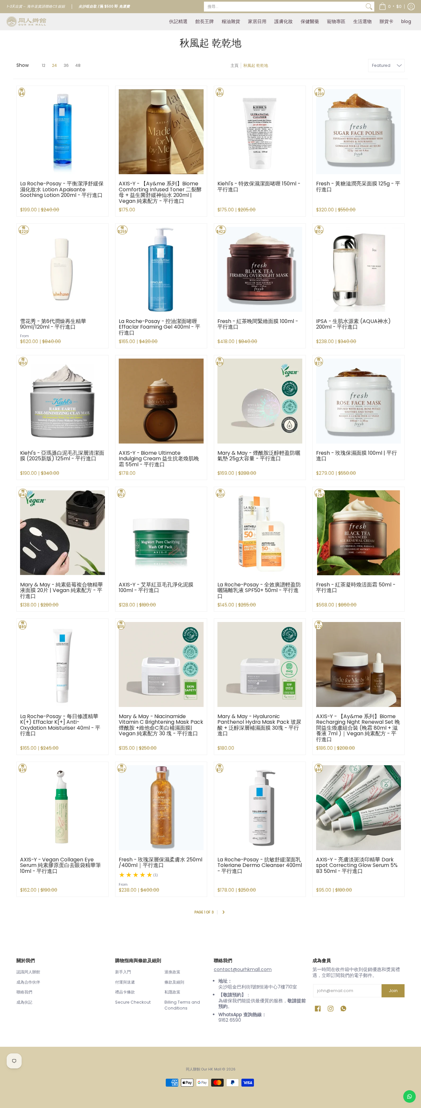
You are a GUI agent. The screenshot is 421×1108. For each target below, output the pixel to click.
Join (393, 990)
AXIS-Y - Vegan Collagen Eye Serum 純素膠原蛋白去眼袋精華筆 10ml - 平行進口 (60, 865)
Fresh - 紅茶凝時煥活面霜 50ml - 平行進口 (355, 587)
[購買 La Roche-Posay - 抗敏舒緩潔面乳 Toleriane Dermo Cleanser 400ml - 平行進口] (259, 807)
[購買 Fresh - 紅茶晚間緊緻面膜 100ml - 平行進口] (259, 269)
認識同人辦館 (28, 972)
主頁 (234, 65)
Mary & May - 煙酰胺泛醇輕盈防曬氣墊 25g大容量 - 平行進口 (258, 456)
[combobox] (284, 7)
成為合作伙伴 (28, 982)
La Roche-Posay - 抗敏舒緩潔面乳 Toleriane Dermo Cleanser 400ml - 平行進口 (259, 865)
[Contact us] (409, 1096)
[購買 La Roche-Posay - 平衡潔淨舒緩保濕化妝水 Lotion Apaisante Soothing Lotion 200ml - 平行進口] (62, 131)
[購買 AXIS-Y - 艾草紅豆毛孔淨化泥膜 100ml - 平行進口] (161, 532)
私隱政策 (172, 992)
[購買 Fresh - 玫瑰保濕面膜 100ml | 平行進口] (358, 401)
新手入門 (123, 972)
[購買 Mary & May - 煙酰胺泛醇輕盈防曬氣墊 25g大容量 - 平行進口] (259, 401)
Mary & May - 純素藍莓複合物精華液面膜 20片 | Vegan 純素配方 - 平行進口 (61, 590)
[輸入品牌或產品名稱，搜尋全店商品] (369, 7)
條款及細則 (174, 982)
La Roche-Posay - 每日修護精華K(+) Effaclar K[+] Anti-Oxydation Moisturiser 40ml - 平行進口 (60, 725)
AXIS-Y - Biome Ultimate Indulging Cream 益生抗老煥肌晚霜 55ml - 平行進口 (159, 458)
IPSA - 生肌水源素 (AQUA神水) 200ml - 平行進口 (353, 324)
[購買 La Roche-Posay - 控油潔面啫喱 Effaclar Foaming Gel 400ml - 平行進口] (161, 269)
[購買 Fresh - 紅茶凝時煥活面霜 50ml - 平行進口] (358, 532)
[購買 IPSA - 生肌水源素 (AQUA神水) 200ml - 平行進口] (358, 269)
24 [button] (54, 65)
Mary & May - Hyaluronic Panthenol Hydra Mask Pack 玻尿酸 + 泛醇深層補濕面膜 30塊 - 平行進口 (259, 725)
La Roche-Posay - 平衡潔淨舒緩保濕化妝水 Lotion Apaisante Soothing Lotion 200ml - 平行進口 (62, 189)
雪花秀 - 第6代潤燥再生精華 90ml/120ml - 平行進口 (53, 324)
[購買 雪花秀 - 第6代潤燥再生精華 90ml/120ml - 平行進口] (62, 269)
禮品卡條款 (125, 992)
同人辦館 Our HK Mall (203, 1069)
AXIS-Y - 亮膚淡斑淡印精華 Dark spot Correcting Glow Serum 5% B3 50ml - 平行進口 (357, 865)
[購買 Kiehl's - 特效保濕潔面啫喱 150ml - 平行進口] (259, 131)
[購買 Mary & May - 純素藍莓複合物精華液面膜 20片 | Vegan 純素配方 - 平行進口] (62, 532)
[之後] (223, 912)
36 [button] (66, 65)
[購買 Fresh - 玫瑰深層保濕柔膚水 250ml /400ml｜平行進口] (161, 807)
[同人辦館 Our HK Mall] (26, 21)
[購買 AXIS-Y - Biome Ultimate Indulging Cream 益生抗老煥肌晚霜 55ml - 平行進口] (161, 401)
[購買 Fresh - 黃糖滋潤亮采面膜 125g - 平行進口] (358, 131)
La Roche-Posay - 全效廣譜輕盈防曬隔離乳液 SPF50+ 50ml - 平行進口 (259, 590)
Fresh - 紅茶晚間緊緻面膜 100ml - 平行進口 (257, 324)
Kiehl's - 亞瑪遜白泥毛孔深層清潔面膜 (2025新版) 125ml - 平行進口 (62, 456)
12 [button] (43, 65)
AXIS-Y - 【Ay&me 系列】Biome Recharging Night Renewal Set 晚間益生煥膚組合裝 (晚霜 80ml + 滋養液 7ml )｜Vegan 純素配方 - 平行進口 (358, 728)
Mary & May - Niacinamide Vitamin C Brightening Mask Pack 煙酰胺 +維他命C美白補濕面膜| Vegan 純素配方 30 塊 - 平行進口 (161, 725)
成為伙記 (24, 1002)
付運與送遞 (125, 982)
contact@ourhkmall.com (243, 969)
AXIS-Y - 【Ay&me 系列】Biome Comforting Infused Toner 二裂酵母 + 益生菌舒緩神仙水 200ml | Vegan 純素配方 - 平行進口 (160, 192)
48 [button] (78, 65)
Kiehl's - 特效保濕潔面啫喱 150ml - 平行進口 (258, 186)
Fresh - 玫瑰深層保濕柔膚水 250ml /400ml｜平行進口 (160, 862)
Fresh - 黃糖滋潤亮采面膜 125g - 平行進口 (358, 186)
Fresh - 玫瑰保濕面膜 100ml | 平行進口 (356, 456)
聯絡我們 (24, 992)
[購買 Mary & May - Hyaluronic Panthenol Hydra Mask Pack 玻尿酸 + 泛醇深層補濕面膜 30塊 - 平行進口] (259, 664)
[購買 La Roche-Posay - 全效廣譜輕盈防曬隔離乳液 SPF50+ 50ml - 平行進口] (259, 532)
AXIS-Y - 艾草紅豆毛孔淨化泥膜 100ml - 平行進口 (156, 587)
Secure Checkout (133, 1002)
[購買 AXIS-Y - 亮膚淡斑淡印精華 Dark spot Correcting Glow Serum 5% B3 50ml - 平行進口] (358, 807)
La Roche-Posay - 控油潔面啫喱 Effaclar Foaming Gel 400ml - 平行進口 (159, 327)
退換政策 (172, 972)
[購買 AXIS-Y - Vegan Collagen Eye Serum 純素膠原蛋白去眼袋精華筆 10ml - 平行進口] (62, 807)
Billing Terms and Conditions (182, 1005)
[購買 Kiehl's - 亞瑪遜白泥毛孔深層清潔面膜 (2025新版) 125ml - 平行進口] (62, 401)
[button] (390, 6)
